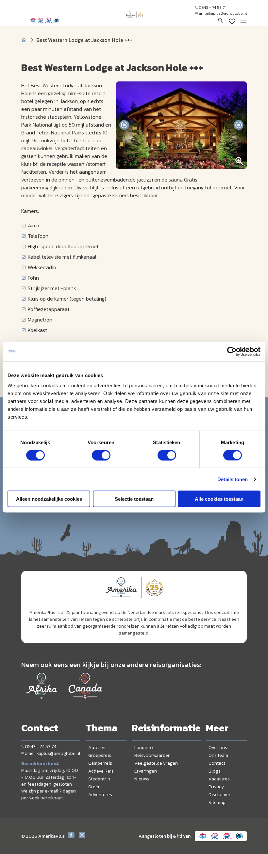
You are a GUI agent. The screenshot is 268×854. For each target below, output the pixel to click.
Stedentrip (99, 779)
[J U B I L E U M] (134, 21)
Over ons (218, 747)
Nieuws (141, 779)
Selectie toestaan (134, 499)
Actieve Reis (101, 771)
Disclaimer (219, 794)
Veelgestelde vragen (156, 763)
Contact (217, 763)
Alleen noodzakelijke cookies (49, 499)
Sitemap (217, 802)
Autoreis (97, 747)
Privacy (216, 786)
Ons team (218, 755)
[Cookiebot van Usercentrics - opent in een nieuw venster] (231, 351)
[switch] (101, 455)
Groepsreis (99, 755)
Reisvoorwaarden (152, 755)
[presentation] (124, 125)
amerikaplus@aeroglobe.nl (223, 13)
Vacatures (219, 779)
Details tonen (232, 479)
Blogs (215, 771)
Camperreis (100, 763)
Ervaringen (145, 771)
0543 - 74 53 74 (212, 7)
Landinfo (143, 747)
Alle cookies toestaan (219, 499)
